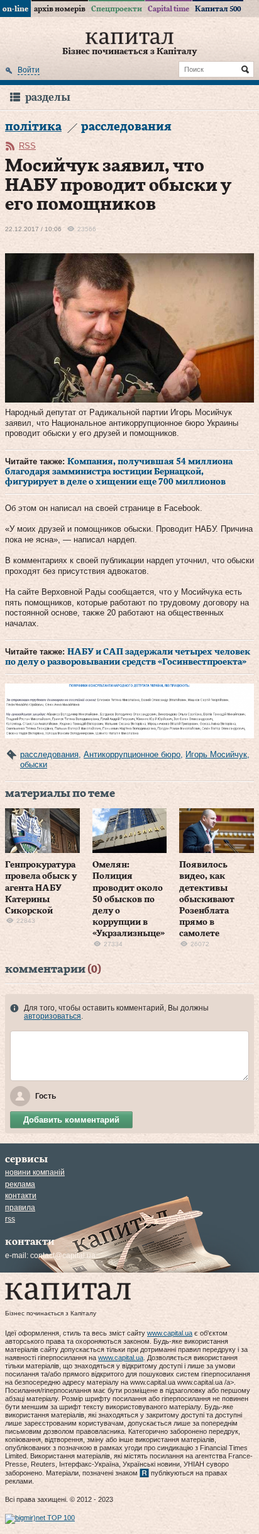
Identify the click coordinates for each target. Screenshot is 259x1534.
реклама (20, 1184)
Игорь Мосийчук (216, 754)
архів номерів (59, 9)
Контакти (20, 1195)
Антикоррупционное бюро (132, 754)
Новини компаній (35, 1172)
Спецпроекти (116, 9)
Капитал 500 (218, 9)
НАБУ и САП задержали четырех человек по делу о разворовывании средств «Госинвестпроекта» (127, 657)
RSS (27, 146)
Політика (33, 127)
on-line (15, 9)
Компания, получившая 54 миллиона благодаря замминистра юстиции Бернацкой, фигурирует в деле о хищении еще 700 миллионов (119, 471)
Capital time (168, 9)
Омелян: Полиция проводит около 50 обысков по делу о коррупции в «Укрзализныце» (128, 899)
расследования (49, 754)
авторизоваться (52, 1016)
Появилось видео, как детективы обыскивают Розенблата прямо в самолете (206, 899)
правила (20, 1207)
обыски (33, 764)
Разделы (47, 97)
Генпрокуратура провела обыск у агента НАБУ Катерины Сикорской (41, 888)
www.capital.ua (169, 1333)
